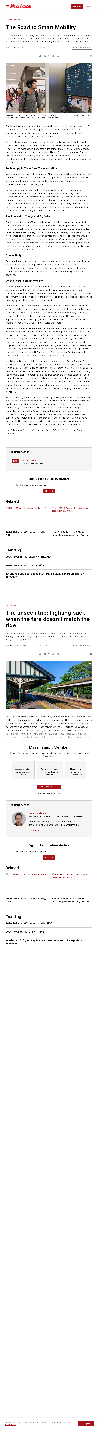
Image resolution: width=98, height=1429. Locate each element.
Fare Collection (13, 20)
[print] (91, 56)
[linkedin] (45, 56)
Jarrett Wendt (12, 47)
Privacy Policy (10, 1425)
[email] (57, 56)
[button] (7, 6)
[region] (49, 1423)
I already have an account (49, 793)
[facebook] (40, 56)
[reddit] (53, 56)
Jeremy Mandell (13, 645)
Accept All (86, 1424)
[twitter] (49, 56)
